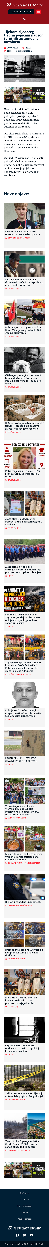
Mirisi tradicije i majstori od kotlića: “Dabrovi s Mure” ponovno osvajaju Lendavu (21, 1000)
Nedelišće (31, 863)
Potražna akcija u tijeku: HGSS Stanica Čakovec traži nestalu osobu (22, 473)
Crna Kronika (13, 905)
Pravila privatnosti (24, 1206)
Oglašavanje (24, 1193)
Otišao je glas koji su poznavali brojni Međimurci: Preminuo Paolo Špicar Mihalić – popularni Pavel (23, 379)
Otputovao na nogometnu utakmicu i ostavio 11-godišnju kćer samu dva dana (22, 1048)
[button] (38, 12)
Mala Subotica (14, 818)
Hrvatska (12, 1150)
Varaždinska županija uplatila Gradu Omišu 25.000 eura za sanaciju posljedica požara (22, 1144)
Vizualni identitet (24, 1219)
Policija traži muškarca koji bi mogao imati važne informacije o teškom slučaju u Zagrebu (24, 713)
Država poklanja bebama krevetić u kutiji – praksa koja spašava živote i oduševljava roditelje (24, 426)
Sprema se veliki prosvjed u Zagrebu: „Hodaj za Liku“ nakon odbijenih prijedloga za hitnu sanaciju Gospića (23, 618)
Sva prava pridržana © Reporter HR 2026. (24, 1244)
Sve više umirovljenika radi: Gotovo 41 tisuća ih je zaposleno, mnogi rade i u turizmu (24, 282)
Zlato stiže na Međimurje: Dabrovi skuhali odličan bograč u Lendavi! (23, 521)
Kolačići (24, 1212)
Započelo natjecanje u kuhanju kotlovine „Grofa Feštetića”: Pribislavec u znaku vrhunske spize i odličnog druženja (23, 666)
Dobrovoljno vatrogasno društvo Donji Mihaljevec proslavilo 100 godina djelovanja (23, 330)
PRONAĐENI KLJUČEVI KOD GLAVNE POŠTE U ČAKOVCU (21, 760)
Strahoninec (13, 238)
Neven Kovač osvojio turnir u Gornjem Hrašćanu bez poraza (22, 233)
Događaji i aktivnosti (17, 863)
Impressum (24, 1199)
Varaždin (23, 905)
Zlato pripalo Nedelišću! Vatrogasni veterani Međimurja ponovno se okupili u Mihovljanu (23, 569)
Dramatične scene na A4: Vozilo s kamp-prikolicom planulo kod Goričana (24, 952)
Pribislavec (20, 674)
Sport (22, 238)
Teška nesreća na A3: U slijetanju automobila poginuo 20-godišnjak (24, 1095)
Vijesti (27, 238)
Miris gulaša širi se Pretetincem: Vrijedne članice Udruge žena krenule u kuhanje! (23, 856)
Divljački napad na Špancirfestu (23, 901)
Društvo (11, 288)
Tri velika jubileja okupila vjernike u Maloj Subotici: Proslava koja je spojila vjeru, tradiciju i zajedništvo (22, 810)
